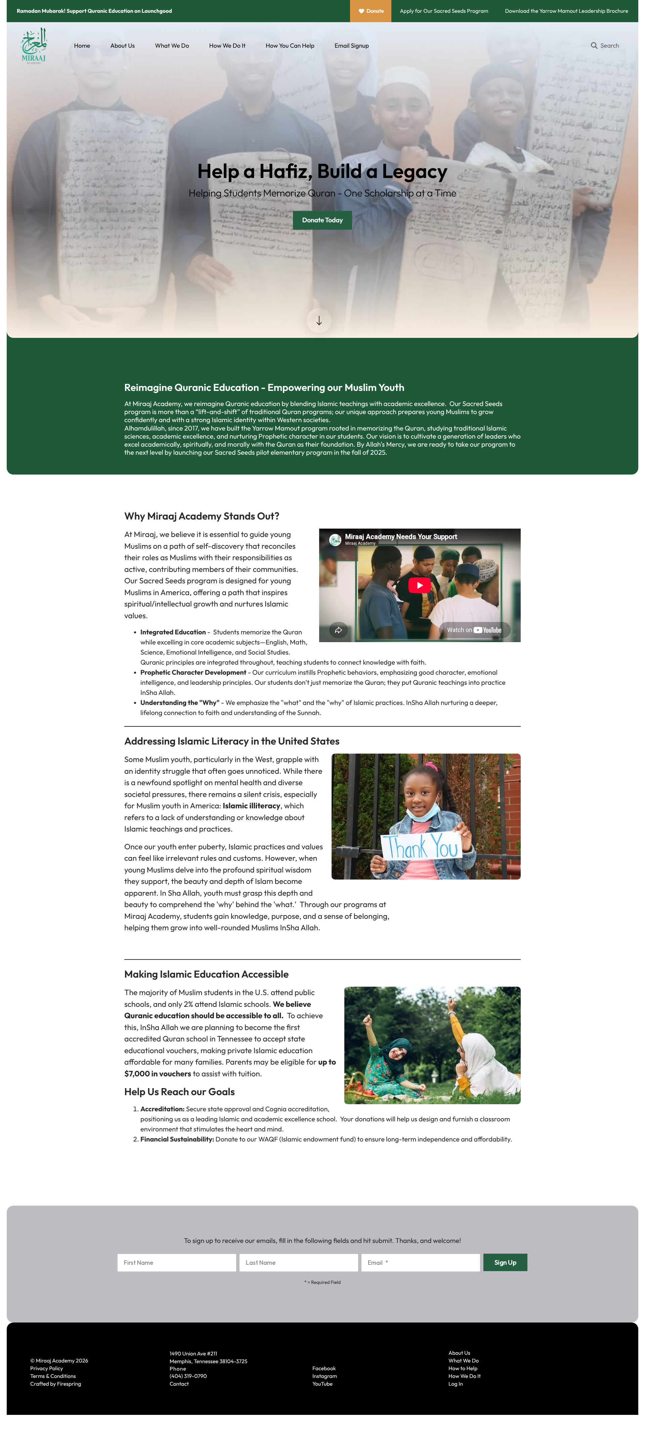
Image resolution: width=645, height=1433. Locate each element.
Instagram (324, 1376)
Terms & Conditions (53, 1376)
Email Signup (352, 45)
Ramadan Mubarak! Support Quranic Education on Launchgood (94, 11)
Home (82, 45)
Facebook (324, 1368)
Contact (179, 1384)
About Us (122, 45)
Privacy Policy (46, 1368)
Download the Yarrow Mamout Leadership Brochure (566, 11)
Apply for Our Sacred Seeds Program (444, 11)
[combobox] (607, 46)
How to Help (462, 1368)
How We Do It (227, 45)
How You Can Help (290, 45)
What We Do (172, 45)
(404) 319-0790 (188, 1376)
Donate (375, 11)
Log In (455, 1384)
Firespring (69, 1384)
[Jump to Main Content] (319, 320)
